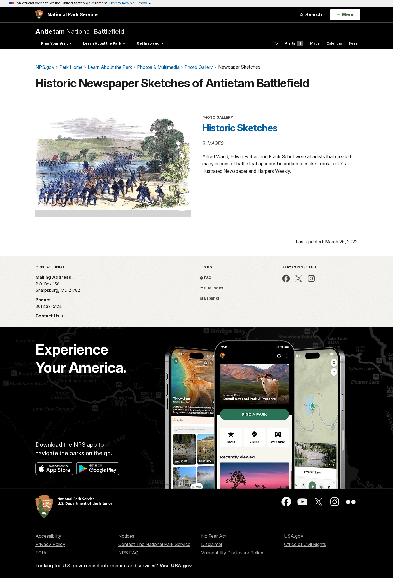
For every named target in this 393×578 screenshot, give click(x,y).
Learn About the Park (102, 43)
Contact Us (48, 316)
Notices (126, 536)
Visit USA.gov (175, 565)
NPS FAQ (128, 553)
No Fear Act (213, 536)
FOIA (41, 553)
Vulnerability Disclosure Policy (232, 553)
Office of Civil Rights (305, 544)
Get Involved (148, 43)
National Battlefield (80, 31)
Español (211, 298)
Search (313, 14)
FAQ (207, 277)
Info (275, 43)
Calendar (334, 43)
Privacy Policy (50, 544)
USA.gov (293, 536)
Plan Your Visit (54, 43)
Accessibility (48, 536)
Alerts (293, 43)
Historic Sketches (240, 128)
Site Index (213, 287)
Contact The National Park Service (154, 544)
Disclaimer (211, 544)
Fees (353, 43)
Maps (315, 43)
